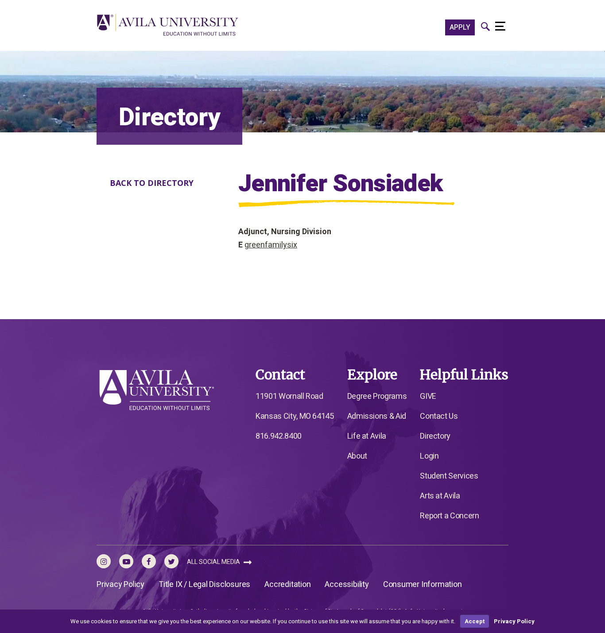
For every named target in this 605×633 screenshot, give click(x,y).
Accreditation (287, 585)
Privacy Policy (120, 585)
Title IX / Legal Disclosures (204, 585)
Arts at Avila (440, 496)
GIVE (428, 396)
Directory (435, 436)
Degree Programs (377, 396)
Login (429, 456)
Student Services (449, 476)
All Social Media (214, 562)
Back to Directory (152, 183)
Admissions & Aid (376, 416)
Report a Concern (449, 516)
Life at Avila (366, 436)
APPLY (460, 27)
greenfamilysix (270, 245)
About (357, 456)
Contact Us (439, 416)
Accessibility (346, 585)
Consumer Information (422, 585)
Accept (475, 621)
